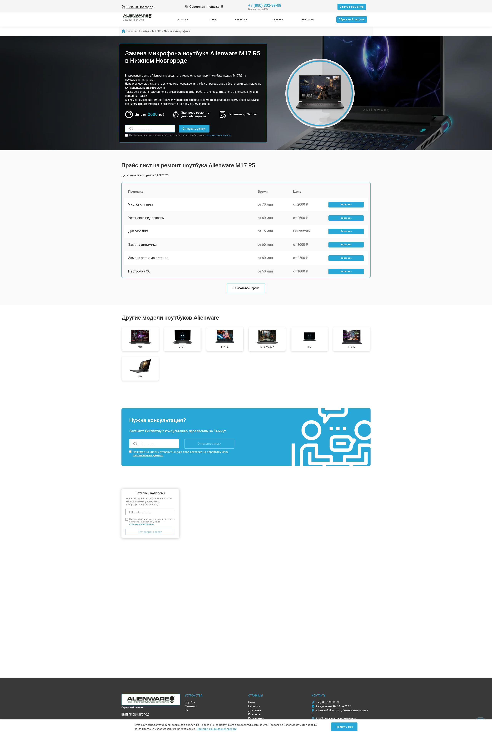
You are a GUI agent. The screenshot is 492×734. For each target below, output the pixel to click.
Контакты (308, 19)
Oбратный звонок (351, 19)
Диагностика (138, 231)
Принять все (344, 726)
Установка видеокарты (146, 218)
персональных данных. (218, 135)
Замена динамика (142, 244)
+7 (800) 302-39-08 (264, 5)
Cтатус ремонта (352, 6)
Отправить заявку (194, 128)
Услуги (181, 19)
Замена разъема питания (148, 258)
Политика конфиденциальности (217, 728)
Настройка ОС (139, 271)
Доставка (277, 19)
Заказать (346, 204)
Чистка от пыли (140, 204)
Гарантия (241, 19)
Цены (213, 19)
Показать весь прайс (246, 288)
